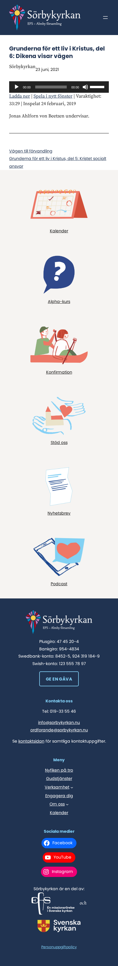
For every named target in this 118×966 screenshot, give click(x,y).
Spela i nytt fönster (53, 96)
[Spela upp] (16, 87)
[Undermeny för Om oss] (67, 804)
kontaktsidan (31, 741)
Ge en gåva (59, 679)
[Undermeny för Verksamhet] (71, 787)
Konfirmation (59, 372)
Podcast (59, 583)
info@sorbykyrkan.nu (59, 722)
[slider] (98, 86)
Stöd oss (59, 442)
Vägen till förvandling (30, 151)
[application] (59, 87)
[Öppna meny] (105, 17)
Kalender (59, 231)
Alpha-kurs (59, 301)
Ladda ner (19, 96)
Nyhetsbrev (59, 513)
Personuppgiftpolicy (59, 947)
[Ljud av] (85, 87)
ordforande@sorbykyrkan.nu (59, 730)
